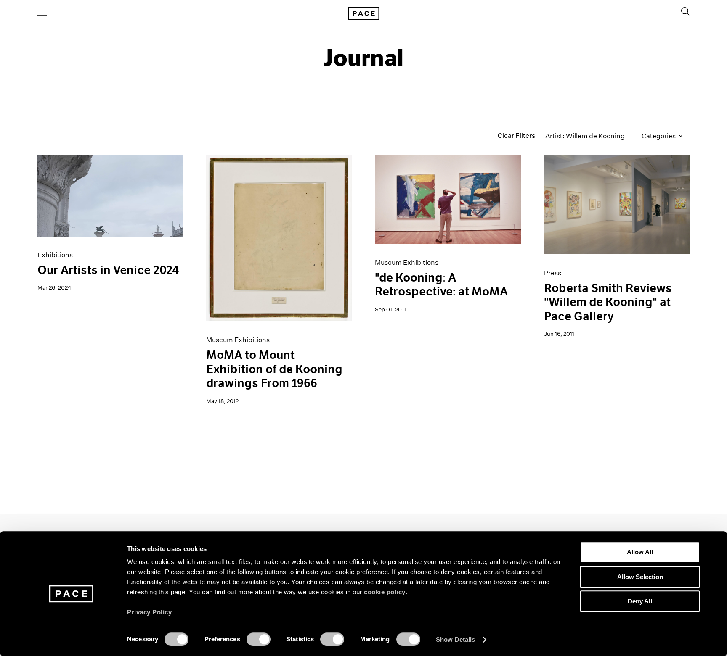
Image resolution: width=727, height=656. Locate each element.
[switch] (259, 639)
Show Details (455, 639)
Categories (659, 136)
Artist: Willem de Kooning (585, 136)
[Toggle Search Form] (685, 11)
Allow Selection (640, 576)
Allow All (640, 552)
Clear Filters (516, 136)
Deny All (640, 601)
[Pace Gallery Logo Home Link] (363, 13)
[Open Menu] (42, 13)
